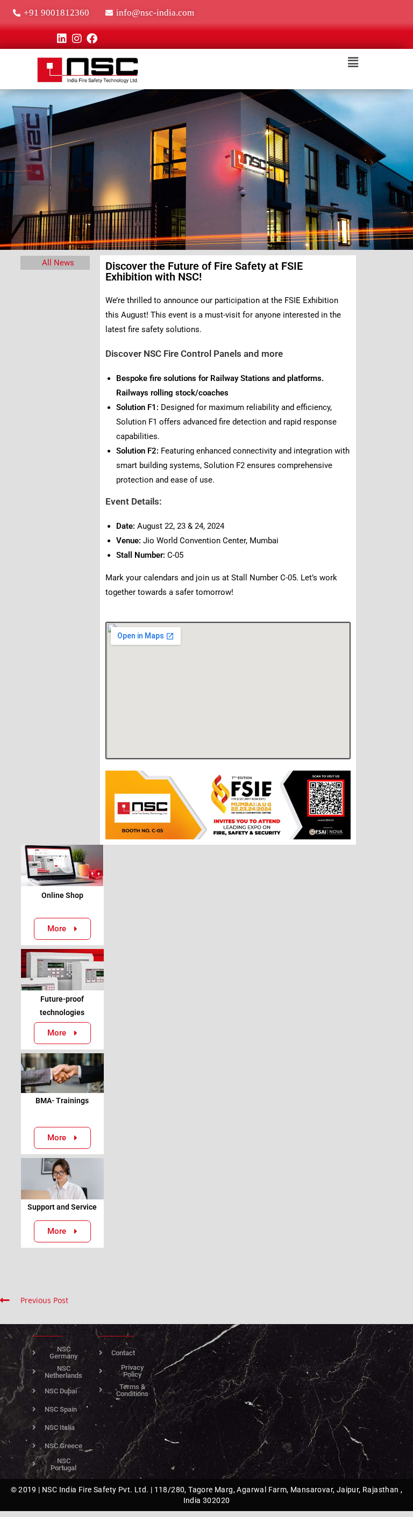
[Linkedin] (61, 38)
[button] (353, 62)
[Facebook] (92, 38)
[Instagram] (76, 38)
